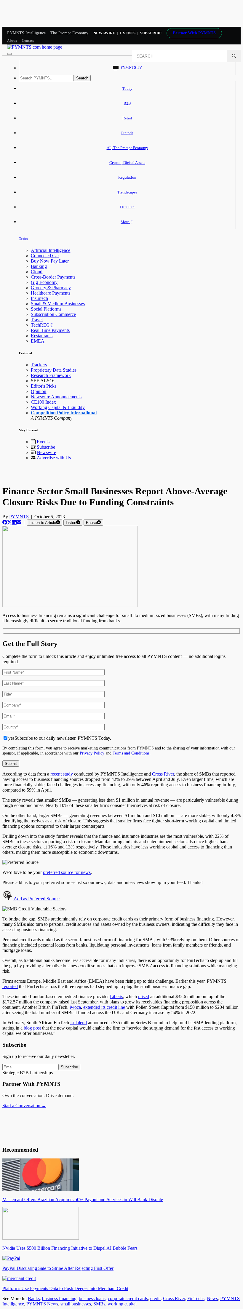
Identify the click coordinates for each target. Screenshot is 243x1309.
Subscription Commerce (53, 314)
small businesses (75, 1303)
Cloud (36, 271)
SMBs (99, 1303)
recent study (61, 773)
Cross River (163, 773)
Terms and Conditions (131, 753)
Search (82, 78)
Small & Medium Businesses (58, 303)
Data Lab (127, 207)
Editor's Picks (43, 386)
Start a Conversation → (24, 1105)
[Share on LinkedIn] (14, 522)
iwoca (75, 1007)
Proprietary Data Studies (53, 370)
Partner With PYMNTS (194, 33)
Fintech (127, 133)
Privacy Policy (92, 753)
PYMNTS (19, 516)
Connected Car (45, 255)
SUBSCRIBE (151, 33)
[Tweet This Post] (9, 522)
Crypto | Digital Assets (127, 162)
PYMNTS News (42, 1303)
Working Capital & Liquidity (58, 407)
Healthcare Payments (50, 292)
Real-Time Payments (50, 330)
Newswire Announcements (56, 396)
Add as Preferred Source (36, 898)
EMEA (37, 340)
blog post (32, 1027)
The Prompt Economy (69, 33)
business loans (92, 1298)
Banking (39, 266)
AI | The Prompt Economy (127, 148)
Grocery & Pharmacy (51, 287)
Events (127, 33)
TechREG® (42, 324)
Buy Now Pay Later (50, 260)
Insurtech (39, 298)
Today (127, 88)
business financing (59, 1298)
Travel (37, 319)
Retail (127, 118)
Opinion (38, 391)
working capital (122, 1303)
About (12, 41)
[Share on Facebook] (4, 522)
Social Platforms (46, 308)
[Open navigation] (9, 54)
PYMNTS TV (131, 67)
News (212, 1298)
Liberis (116, 996)
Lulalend (78, 1022)
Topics (23, 238)
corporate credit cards (128, 1298)
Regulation (127, 177)
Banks (34, 1298)
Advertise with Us (54, 457)
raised (143, 996)
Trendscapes (127, 192)
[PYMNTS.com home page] (34, 46)
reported (10, 986)
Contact (28, 41)
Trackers (39, 364)
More (125, 222)
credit (155, 1298)
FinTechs (195, 1298)
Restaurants (41, 335)
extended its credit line (104, 1007)
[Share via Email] (19, 522)
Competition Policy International (64, 412)
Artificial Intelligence (50, 250)
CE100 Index (43, 402)
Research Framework (51, 375)
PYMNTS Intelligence (26, 33)
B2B (127, 103)
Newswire (104, 33)
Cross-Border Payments (53, 276)
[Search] (234, 56)
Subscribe (46, 447)
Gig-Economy (44, 282)
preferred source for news (67, 872)
